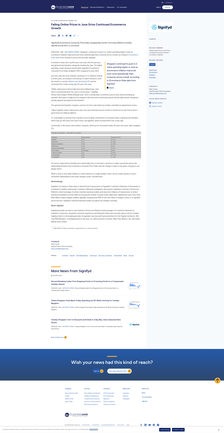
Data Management (82, 255)
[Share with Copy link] (74, 35)
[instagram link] (158, 425)
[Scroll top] (217, 381)
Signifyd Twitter (157, 106)
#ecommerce (153, 72)
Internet (72, 255)
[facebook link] (154, 425)
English (152, 64)
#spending (152, 77)
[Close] (218, 430)
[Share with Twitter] (62, 35)
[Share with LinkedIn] (58, 35)
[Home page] (62, 7)
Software (65, 255)
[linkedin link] (145, 425)
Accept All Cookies (178, 429)
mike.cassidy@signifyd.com (60, 249)
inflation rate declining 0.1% (79, 81)
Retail (125, 255)
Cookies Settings (165, 429)
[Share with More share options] (78, 35)
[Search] (162, 2)
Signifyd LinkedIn (157, 103)
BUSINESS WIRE (72, 52)
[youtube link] (150, 425)
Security (131, 255)
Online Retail (118, 255)
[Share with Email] (70, 35)
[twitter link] (141, 425)
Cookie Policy (93, 429)
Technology (93, 255)
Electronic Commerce (105, 255)
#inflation (152, 75)
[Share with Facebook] (66, 35)
